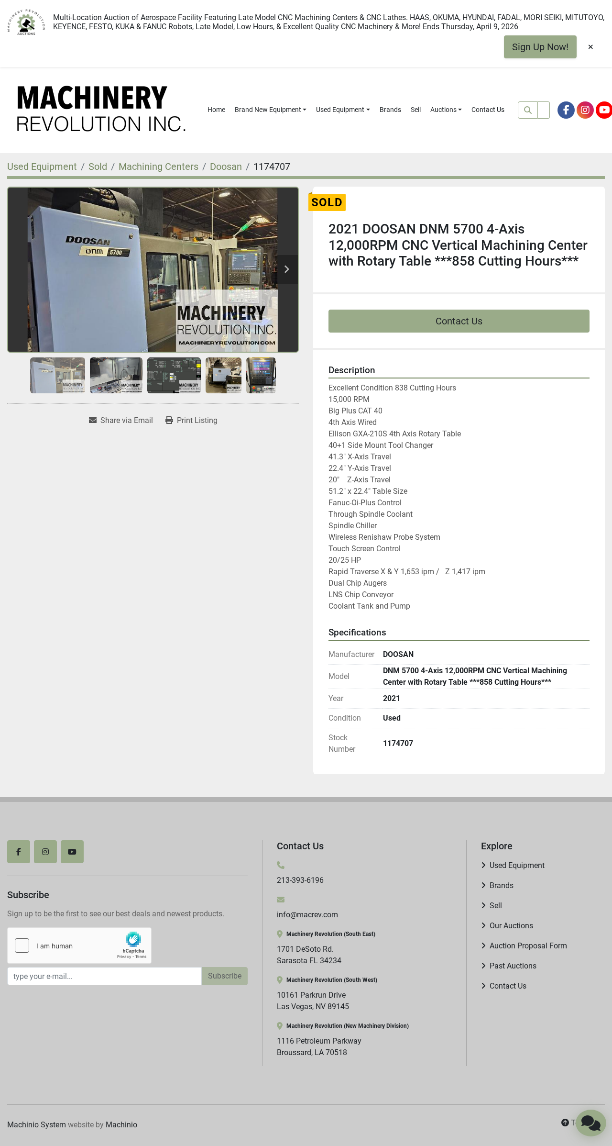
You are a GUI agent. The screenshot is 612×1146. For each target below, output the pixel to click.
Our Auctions (511, 925)
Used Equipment (340, 109)
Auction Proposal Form (528, 945)
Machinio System (36, 1124)
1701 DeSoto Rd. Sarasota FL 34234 (309, 955)
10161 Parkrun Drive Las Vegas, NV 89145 (313, 1000)
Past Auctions (513, 965)
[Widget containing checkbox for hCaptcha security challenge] (79, 945)
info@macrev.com (307, 914)
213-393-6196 (300, 880)
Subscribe (224, 975)
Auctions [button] (443, 109)
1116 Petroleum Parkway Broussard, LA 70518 (319, 1046)
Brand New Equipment (268, 109)
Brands (390, 109)
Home (216, 109)
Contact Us (487, 109)
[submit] (528, 110)
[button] (271, 110)
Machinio (121, 1124)
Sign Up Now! (540, 47)
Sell (416, 109)
